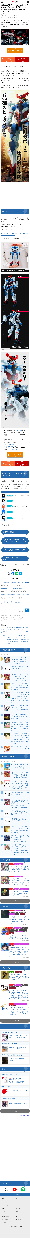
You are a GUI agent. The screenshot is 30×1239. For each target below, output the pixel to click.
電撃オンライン (4, 615)
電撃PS (18, 1205)
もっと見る (14, 901)
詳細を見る (10, 495)
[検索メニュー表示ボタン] (2, 2)
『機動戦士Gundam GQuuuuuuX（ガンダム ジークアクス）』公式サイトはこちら (14, 541)
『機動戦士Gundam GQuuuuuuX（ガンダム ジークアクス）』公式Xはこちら (14, 550)
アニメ (24, 615)
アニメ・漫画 (13, 615)
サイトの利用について (7, 1216)
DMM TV (3, 502)
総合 (3, 1198)
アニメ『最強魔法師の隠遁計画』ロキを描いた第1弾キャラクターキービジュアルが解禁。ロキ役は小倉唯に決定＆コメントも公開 (15, 641)
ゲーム (17, 1198)
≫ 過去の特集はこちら (23, 1115)
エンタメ (4, 1202)
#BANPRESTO (18, 430)
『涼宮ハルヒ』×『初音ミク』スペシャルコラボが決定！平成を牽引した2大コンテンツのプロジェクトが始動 (15, 636)
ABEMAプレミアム (4, 520)
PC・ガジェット (6, 1205)
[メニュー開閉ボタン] (28, 2)
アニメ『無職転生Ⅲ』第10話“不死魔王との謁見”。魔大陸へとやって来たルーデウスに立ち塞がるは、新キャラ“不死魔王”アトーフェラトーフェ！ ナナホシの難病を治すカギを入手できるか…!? (14, 630)
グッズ (19, 615)
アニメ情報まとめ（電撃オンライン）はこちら (14, 558)
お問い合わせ (19, 1219)
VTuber (3, 1211)
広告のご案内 (5, 1219)
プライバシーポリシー (21, 1216)
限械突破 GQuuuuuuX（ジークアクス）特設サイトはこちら (14, 532)
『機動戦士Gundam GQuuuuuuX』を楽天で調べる (23, 59)
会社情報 (4, 1222)
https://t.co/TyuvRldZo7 (9, 444)
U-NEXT (3, 497)
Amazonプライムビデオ (3, 514)
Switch (3, 1208)
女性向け (18, 1208)
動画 (17, 1211)
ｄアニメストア (3, 508)
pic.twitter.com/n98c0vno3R (10, 446)
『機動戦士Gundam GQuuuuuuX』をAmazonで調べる (9, 59)
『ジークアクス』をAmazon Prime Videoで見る (16, 50)
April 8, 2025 (15, 449)
